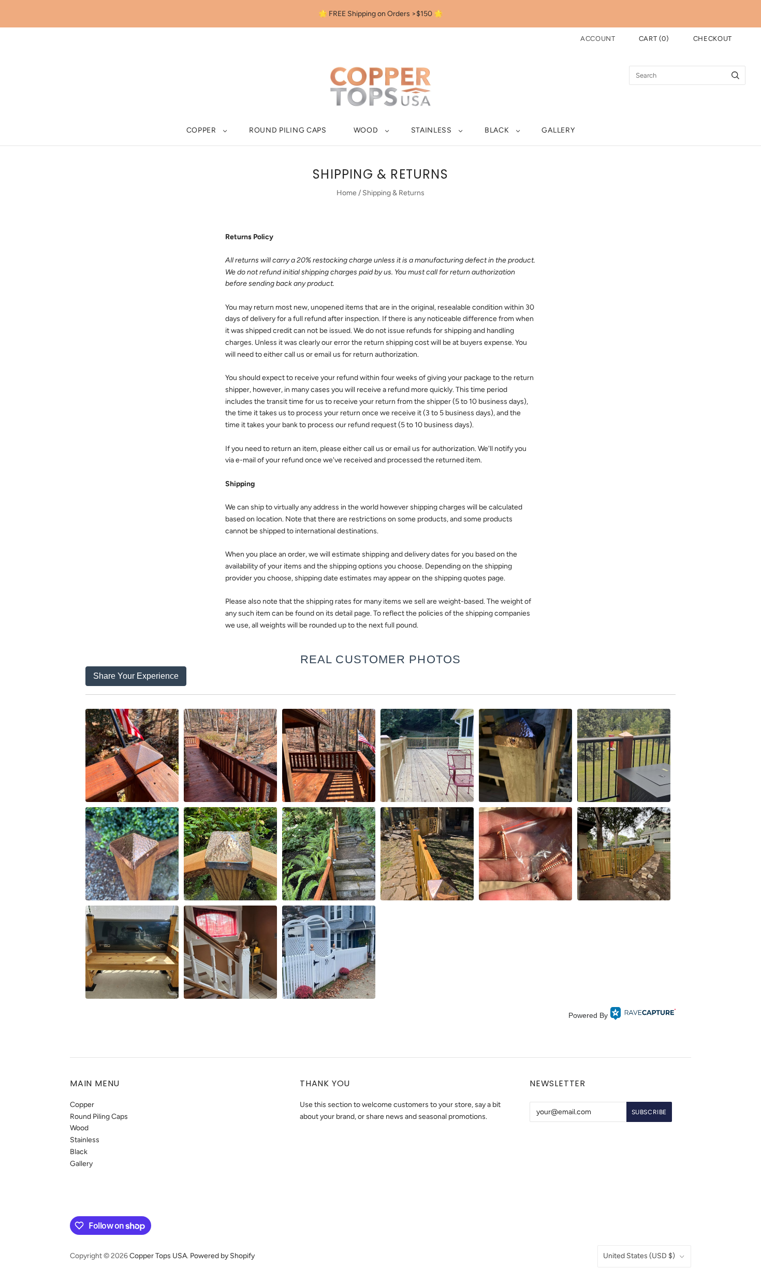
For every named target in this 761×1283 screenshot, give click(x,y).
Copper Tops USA (158, 1255)
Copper (201, 130)
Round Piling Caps (288, 130)
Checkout (712, 38)
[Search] (735, 75)
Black (497, 130)
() (654, 38)
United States (639, 1255)
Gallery (558, 130)
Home (346, 192)
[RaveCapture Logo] (643, 1015)
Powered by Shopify (222, 1255)
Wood (366, 130)
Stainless (431, 130)
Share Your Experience (136, 676)
